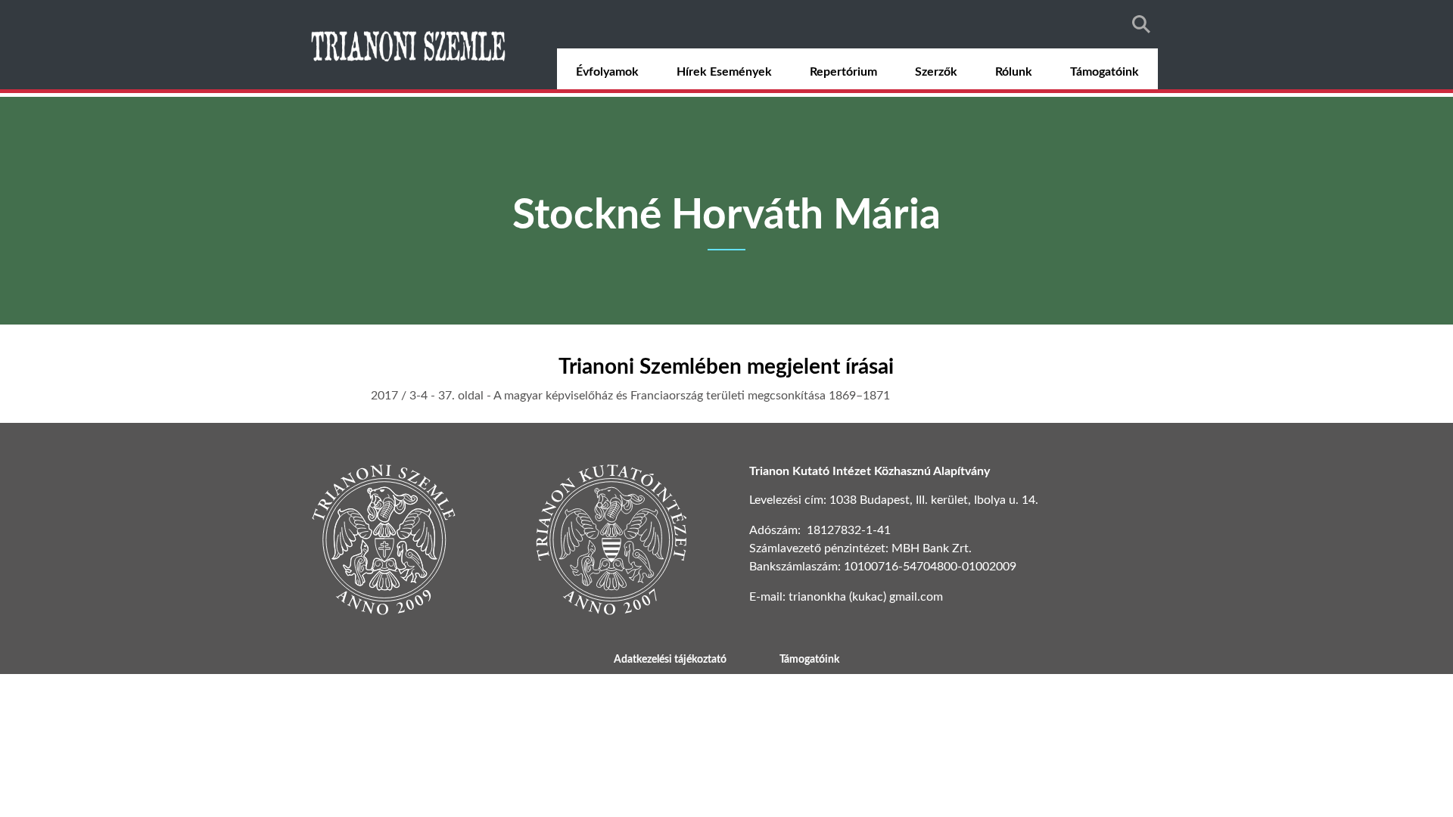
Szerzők (936, 72)
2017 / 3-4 (399, 396)
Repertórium (843, 72)
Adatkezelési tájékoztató (670, 659)
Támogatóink (1104, 72)
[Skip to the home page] (410, 44)
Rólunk (1013, 72)
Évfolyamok (607, 72)
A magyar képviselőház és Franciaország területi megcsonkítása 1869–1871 (691, 396)
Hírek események (724, 72)
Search (1141, 24)
